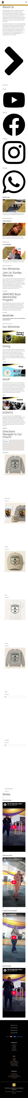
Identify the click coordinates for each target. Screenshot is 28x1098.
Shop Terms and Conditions (14, 1076)
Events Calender (14, 1061)
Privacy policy (19, 1091)
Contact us (14, 1073)
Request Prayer (6, 242)
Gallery (14, 1046)
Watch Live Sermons (7, 265)
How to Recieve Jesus (7, 323)
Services (14, 1049)
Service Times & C (14, 1062)
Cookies (14, 1093)
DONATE (4, 361)
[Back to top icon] (14, 1084)
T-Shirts (6, 546)
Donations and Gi (14, 1075)
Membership (6, 197)
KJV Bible (7, 740)
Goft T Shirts (7, 498)
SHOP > (4, 395)
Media (14, 1060)
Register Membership (7, 218)
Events (14, 1047)
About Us (14, 1045)
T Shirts (6, 643)
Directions (14, 1050)
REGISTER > (5, 428)
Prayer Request (7, 221)
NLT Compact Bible (8, 788)
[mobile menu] (26, 2)
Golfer (6, 691)
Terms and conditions (10, 1091)
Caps (6, 595)
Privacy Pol (14, 1077)
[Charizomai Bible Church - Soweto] (3, 2)
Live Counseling (14, 1065)
